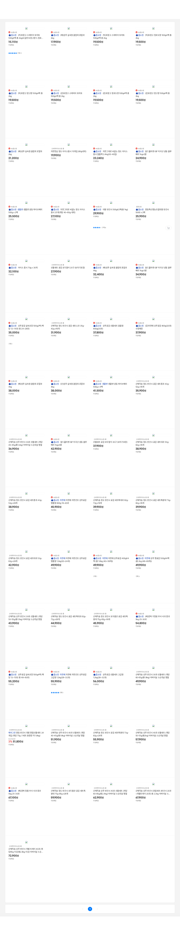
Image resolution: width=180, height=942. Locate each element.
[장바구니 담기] (168, 228)
